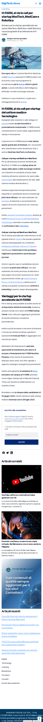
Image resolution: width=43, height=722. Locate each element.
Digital (4, 659)
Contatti (5, 679)
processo (5, 201)
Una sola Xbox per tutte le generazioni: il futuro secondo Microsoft (20, 617)
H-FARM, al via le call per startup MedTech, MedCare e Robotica (20, 17)
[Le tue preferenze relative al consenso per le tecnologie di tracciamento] (39, 718)
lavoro (35, 371)
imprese (18, 239)
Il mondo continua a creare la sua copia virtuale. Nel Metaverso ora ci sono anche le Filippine (21, 544)
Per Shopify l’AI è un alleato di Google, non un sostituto (20, 626)
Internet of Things (27, 246)
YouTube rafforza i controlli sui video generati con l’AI (18, 496)
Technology (6, 663)
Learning (5, 667)
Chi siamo (6, 675)
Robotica (11, 77)
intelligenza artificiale (10, 246)
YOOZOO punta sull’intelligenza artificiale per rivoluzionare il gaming (20, 643)
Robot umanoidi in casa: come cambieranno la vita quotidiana (21, 634)
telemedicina (7, 180)
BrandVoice (6, 671)
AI (27, 183)
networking (23, 226)
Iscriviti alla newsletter (11, 683)
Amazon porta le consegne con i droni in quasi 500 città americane (19, 651)
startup (22, 84)
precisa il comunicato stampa (20, 215)
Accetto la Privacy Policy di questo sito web (21, 428)
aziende (5, 124)
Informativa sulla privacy (15, 419)
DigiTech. (11, 3)
